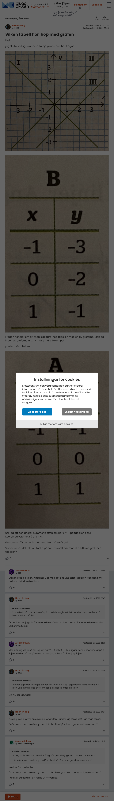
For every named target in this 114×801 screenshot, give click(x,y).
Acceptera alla (37, 412)
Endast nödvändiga (77, 412)
